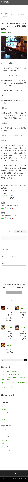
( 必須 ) (5, 249)
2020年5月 (5, 409)
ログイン (4, 440)
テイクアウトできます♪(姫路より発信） (12, 371)
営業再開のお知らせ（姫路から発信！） (12, 374)
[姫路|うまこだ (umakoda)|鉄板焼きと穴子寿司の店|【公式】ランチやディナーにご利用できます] (6, 2)
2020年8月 (5, 406)
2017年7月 (5, 416)
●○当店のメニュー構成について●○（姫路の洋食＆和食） (9, 335)
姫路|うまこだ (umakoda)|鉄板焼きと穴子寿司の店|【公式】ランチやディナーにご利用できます (15, 479)
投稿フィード (5, 443)
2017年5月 (5, 419)
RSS (15, 473)
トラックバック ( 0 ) (20, 231)
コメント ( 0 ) (7, 231)
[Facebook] (13, 473)
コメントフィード (6, 446)
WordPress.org (6, 450)
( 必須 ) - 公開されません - (9, 256)
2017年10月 (5, 413)
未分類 (9, 32)
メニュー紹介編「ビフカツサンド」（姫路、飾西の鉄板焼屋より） (9, 317)
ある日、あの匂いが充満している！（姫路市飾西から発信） (13, 383)
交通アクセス (5, 195)
